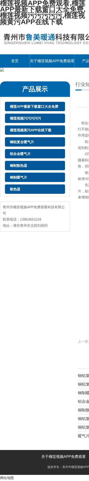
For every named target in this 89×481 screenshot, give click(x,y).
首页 (15, 61)
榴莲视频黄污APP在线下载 (30, 130)
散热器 (15, 189)
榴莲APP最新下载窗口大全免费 (34, 106)
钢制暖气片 (18, 177)
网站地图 (7, 478)
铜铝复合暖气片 (22, 142)
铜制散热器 (18, 165)
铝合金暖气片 (20, 154)
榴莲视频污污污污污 (25, 118)
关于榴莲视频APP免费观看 (52, 61)
